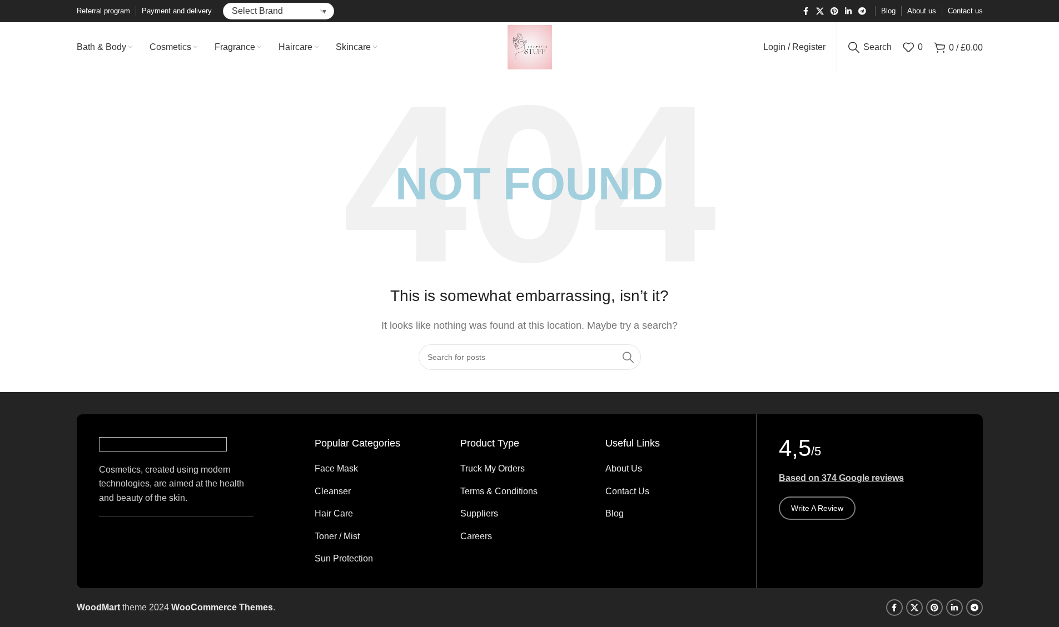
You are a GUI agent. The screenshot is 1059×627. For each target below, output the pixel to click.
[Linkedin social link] (848, 11)
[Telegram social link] (862, 11)
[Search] (628, 357)
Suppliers (479, 513)
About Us (623, 468)
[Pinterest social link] (834, 11)
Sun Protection (344, 558)
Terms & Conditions (499, 491)
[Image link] (163, 443)
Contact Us (627, 491)
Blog (614, 513)
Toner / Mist (337, 536)
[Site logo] (530, 46)
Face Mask (336, 468)
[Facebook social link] (806, 11)
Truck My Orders (492, 468)
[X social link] (820, 11)
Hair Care (334, 513)
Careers (476, 536)
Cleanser (333, 491)
